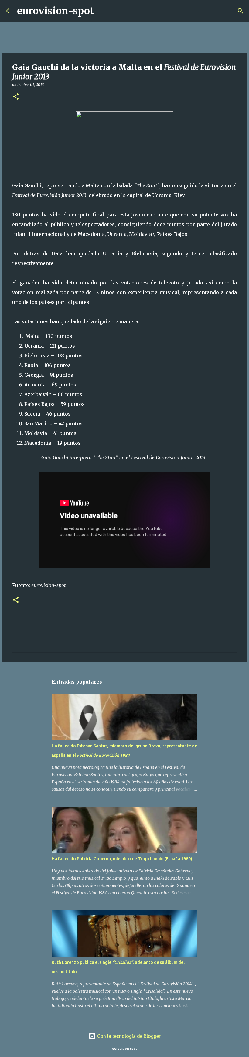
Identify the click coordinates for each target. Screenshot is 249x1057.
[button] (15, 97)
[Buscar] (102, 11)
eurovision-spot (55, 11)
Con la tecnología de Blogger (128, 1036)
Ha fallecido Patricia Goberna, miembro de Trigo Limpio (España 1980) (122, 858)
